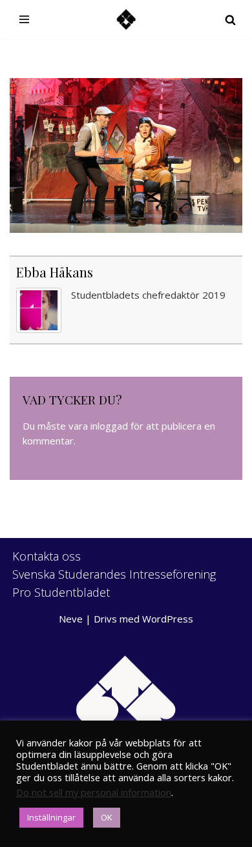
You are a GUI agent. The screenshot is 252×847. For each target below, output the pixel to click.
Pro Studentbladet (61, 592)
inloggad (109, 425)
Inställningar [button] (51, 817)
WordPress (167, 618)
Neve (71, 618)
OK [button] (106, 817)
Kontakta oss (46, 556)
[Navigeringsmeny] (24, 19)
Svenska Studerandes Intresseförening (114, 574)
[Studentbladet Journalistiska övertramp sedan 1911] (126, 19)
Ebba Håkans (54, 272)
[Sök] (230, 19)
